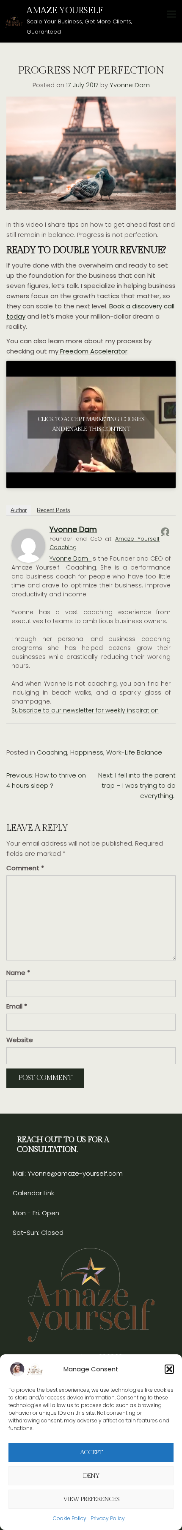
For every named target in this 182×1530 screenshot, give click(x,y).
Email (16, 1006)
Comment (25, 867)
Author (19, 510)
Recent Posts (53, 510)
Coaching (52, 752)
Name (18, 972)
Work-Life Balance (134, 752)
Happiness (86, 752)
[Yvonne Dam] (28, 545)
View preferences (91, 1499)
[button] (169, 1369)
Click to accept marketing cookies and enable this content (91, 424)
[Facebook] (165, 531)
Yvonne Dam (130, 84)
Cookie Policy (69, 1518)
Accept (91, 1452)
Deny (91, 1475)
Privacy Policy (108, 1518)
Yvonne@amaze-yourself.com (74, 1173)
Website (19, 1039)
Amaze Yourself (64, 10)
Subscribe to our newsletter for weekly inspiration (85, 710)
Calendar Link (33, 1192)
